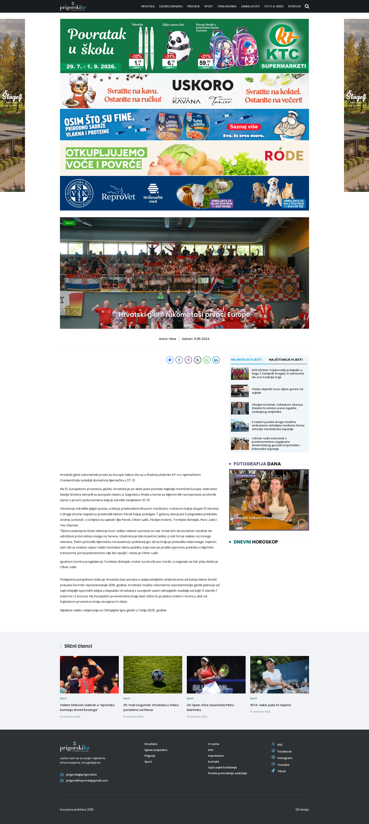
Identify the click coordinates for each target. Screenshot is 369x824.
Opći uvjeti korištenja (222, 767)
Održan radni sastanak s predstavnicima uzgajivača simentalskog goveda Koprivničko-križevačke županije (276, 443)
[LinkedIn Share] (216, 360)
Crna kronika (227, 6)
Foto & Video (274, 6)
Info (211, 750)
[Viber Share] (188, 360)
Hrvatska (148, 6)
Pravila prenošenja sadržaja (227, 773)
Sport (208, 6)
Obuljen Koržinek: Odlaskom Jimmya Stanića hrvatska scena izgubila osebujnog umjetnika (277, 408)
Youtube (283, 765)
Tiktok (282, 771)
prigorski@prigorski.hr (81, 775)
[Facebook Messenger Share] (170, 360)
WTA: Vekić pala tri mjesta (270, 705)
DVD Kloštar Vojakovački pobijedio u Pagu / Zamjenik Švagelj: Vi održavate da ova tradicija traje (278, 373)
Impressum (216, 756)
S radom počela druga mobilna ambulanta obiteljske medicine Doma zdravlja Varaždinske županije (278, 425)
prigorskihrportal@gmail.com (87, 780)
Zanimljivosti (250, 6)
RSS (280, 745)
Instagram (285, 758)
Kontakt (213, 762)
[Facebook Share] (179, 360)
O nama (213, 744)
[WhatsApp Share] (206, 360)
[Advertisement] (140, 391)
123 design (302, 810)
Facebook (285, 751)
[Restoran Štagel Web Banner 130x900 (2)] (12, 191)
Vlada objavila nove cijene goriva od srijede (277, 391)
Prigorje (193, 6)
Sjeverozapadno (171, 6)
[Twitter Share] (197, 360)
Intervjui (294, 6)
